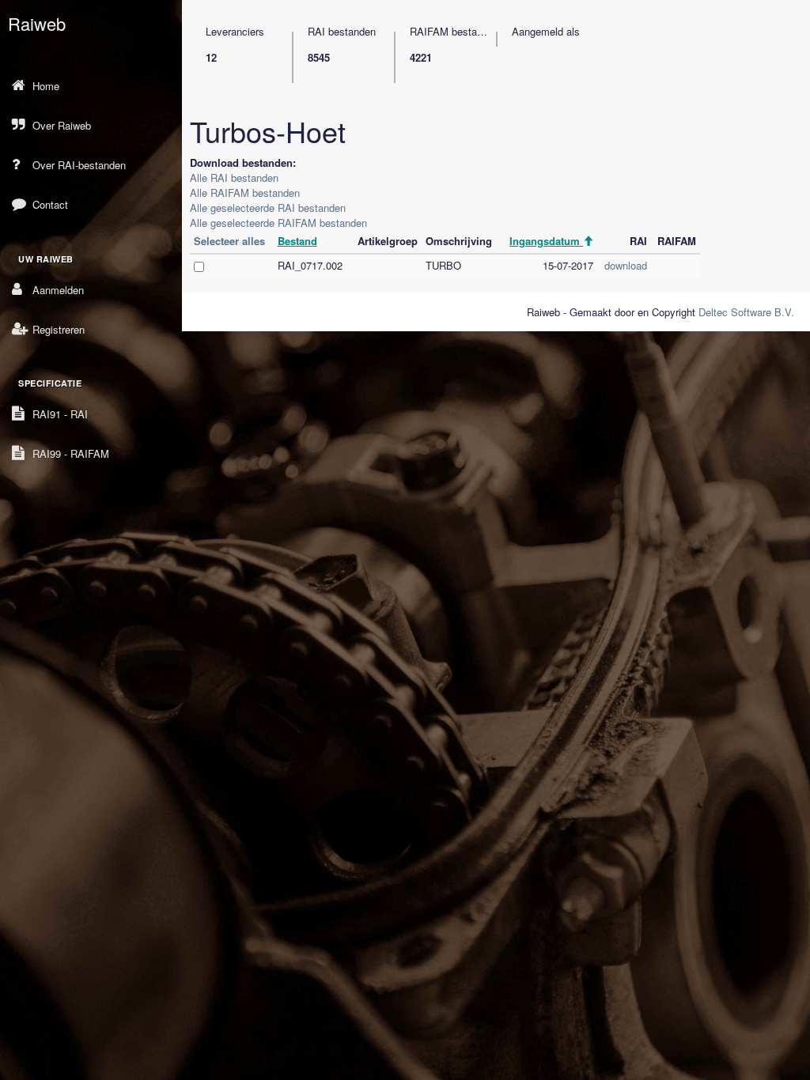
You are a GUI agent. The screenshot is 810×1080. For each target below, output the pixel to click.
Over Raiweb (61, 125)
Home (45, 85)
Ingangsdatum (546, 240)
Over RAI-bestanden (79, 164)
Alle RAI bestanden (234, 177)
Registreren (58, 329)
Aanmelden (58, 289)
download (625, 265)
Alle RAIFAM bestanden (245, 192)
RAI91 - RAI (60, 413)
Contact (50, 204)
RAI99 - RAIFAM (70, 453)
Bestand (297, 240)
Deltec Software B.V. (746, 311)
